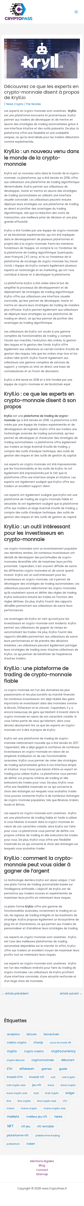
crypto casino (34, 1051)
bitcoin (32, 1034)
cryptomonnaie (42, 1060)
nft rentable (45, 1126)
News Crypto (14, 104)
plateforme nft (18, 1135)
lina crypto (24, 1101)
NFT (10, 1126)
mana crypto (29, 1108)
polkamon (13, 1144)
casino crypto (17, 1042)
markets (13, 1116)
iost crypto (68, 1077)
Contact (42, 1170)
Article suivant (71, 993)
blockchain (51, 1034)
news (58, 1116)
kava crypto (68, 1085)
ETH (9, 1069)
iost (53, 1077)
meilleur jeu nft (36, 1117)
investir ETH (14, 1077)
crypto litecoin (16, 1060)
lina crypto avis (46, 1101)
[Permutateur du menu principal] (76, 12)
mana (10, 1108)
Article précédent (15, 993)
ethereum (27, 1069)
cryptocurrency (63, 1051)
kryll (36, 1093)
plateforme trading (48, 1135)
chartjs (38, 1042)
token (31, 1144)
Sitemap (42, 1174)
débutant (67, 1060)
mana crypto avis (55, 1108)
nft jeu (25, 1126)
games (46, 1069)
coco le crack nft (60, 1042)
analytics (13, 1034)
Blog (42, 1165)
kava (51, 1085)
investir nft (36, 1077)
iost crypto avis (16, 1085)
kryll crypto (52, 1093)
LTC (65, 1101)
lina (9, 1101)
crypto (12, 1051)
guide (63, 1069)
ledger (70, 1093)
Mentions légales (42, 1161)
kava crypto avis (17, 1093)
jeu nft (36, 1085)
